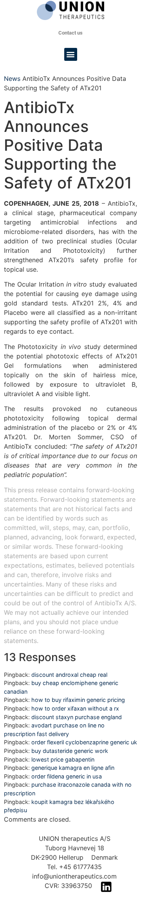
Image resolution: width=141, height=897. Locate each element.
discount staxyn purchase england (76, 717)
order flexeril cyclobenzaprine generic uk (84, 742)
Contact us (70, 33)
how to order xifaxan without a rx (75, 708)
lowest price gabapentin (62, 759)
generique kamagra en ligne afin (72, 767)
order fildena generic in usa (66, 776)
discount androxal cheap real (69, 674)
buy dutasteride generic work (69, 750)
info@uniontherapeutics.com (74, 876)
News (12, 78)
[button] (70, 54)
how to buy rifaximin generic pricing (78, 699)
